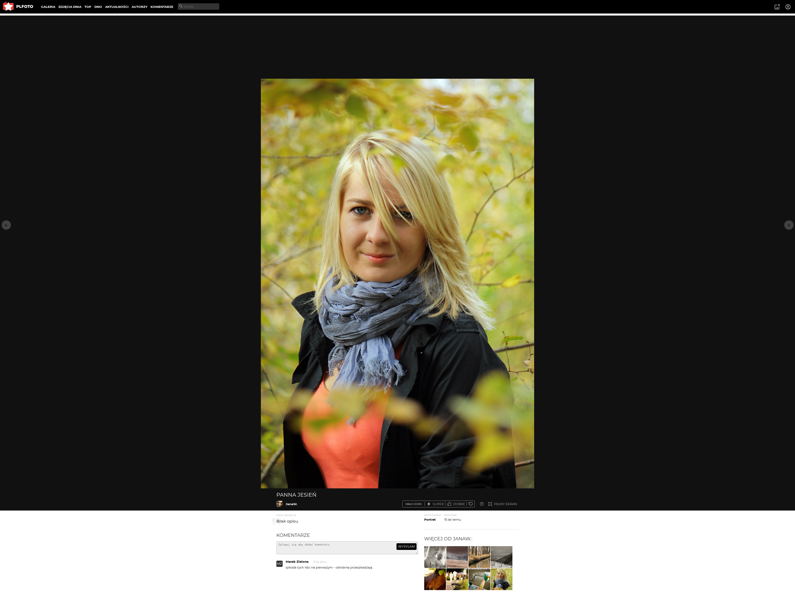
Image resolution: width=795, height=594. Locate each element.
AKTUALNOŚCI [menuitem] (117, 7)
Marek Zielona (297, 562)
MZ (279, 564)
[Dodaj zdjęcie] (777, 7)
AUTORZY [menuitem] (139, 7)
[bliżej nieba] (501, 557)
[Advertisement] (397, 45)
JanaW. (291, 504)
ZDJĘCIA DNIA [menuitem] (69, 7)
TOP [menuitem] (87, 7)
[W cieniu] (435, 579)
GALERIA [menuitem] (48, 7)
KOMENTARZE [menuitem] (162, 7)
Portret (430, 520)
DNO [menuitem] (98, 7)
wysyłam (406, 546)
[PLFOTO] (18, 6)
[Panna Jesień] (279, 504)
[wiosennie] (479, 557)
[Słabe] (470, 504)
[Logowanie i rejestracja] (788, 7)
